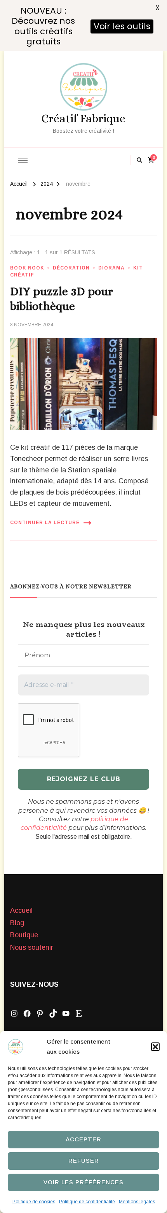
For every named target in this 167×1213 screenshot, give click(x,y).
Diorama (111, 268)
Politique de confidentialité (87, 1201)
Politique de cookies (33, 1201)
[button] (155, 1047)
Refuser (83, 1160)
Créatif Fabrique (83, 118)
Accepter (83, 1139)
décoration (71, 268)
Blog (17, 923)
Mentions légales (137, 1201)
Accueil (21, 910)
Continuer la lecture (45, 522)
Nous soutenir (31, 947)
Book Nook (27, 268)
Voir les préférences (83, 1182)
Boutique (24, 935)
